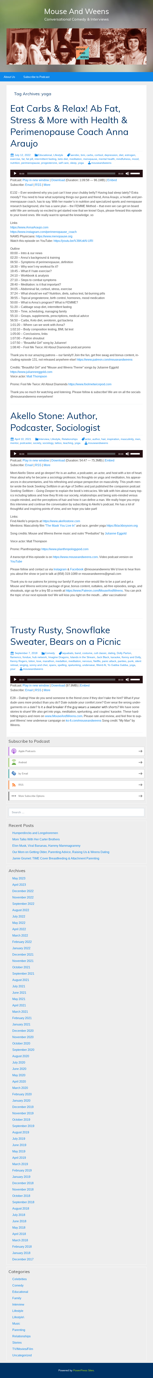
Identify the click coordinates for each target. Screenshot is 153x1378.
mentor (14, 442)
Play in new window (36, 180)
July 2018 (18, 1214)
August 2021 (20, 980)
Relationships (70, 439)
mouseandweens (101, 162)
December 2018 (23, 1183)
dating (111, 653)
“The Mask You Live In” (60, 525)
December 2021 (23, 954)
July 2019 (18, 1138)
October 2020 (21, 1043)
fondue (27, 657)
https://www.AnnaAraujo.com (29, 227)
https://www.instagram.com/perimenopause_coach (43, 231)
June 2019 (19, 1145)
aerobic (75, 155)
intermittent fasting (45, 158)
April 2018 (19, 1234)
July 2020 (18, 1062)
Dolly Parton (124, 653)
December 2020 (23, 1030)
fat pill (29, 158)
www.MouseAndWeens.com (63, 716)
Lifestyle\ (18, 1317)
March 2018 (20, 1240)
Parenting (18, 1330)
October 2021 (21, 967)
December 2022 (23, 891)
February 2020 (22, 1094)
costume (87, 653)
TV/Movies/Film (22, 1349)
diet (121, 155)
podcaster (26, 442)
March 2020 (20, 1087)
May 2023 (18, 878)
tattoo (58, 442)
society (37, 442)
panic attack (109, 661)
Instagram (60, 569)
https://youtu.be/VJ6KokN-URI (73, 240)
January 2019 (21, 1176)
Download (58, 180)
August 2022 (20, 910)
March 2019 (20, 1164)
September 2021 (23, 973)
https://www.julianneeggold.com (31, 371)
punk (131, 661)
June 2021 (19, 992)
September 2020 (23, 1049)
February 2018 (22, 1246)
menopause (90, 158)
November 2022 (23, 897)
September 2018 (23, 1202)
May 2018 (18, 1227)
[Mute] (127, 173)
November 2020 (23, 1037)
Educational (45, 155)
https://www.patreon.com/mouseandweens (104, 359)
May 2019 (18, 1151)
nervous (87, 661)
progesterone (49, 162)
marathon (48, 661)
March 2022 (20, 935)
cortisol (99, 155)
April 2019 (19, 1157)
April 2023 (19, 884)
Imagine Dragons (58, 657)
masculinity (127, 439)
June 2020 (19, 1068)
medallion (61, 661)
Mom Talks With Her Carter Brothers (36, 839)
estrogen (130, 155)
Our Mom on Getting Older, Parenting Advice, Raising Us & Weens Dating (60, 852)
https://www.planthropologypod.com (64, 549)
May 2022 (18, 922)
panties (122, 661)
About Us (9, 76)
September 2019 (23, 1126)
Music (16, 1323)
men (137, 439)
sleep (73, 162)
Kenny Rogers (18, 661)
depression (111, 155)
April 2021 (19, 1005)
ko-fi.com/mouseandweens (83, 720)
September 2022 (23, 903)
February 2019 (22, 1170)
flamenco (15, 657)
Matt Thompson (36, 376)
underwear (88, 665)
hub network (39, 657)
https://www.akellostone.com (61, 521)
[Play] (15, 173)
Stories (17, 1342)
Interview (44, 439)
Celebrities (19, 1279)
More (47, 184)
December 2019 (23, 1107)
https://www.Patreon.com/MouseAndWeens (94, 590)
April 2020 (19, 1081)
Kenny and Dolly (131, 657)
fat (23, 158)
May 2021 (18, 999)
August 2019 (20, 1132)
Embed (112, 180)
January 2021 (21, 1024)
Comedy (50, 653)
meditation (75, 158)
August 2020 (20, 1056)
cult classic (100, 653)
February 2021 (22, 1018)
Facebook (76, 569)
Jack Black (103, 657)
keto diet (63, 158)
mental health (107, 158)
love (38, 661)
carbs (90, 155)
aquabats (67, 653)
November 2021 (23, 960)
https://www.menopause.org (54, 236)
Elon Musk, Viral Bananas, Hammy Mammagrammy (46, 845)
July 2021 (18, 986)
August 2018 (20, 1208)
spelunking (74, 665)
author (96, 439)
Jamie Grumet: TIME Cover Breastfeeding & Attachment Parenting (55, 858)
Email (29, 184)
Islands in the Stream (82, 657)
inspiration (113, 439)
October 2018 (21, 1195)
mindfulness (123, 158)
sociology (48, 442)
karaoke (115, 657)
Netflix (97, 661)
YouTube (16, 561)
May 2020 (18, 1075)
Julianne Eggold (116, 533)
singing (24, 665)
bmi (83, 155)
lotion (32, 661)
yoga (81, 162)
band (78, 653)
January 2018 (21, 1253)
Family (16, 1298)
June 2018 (19, 1221)
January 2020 (21, 1100)
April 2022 (19, 929)
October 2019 (21, 1119)
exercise (15, 158)
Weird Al (101, 665)
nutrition (15, 162)
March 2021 (20, 1011)
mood (135, 158)
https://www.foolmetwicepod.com (89, 384)
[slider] (135, 173)
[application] (76, 173)
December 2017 (23, 1259)
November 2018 (23, 1189)
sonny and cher (38, 665)
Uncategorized (22, 1355)
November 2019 (23, 1113)
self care (64, 162)
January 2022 (21, 948)
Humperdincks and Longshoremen (35, 833)
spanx (52, 665)
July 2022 (18, 916)
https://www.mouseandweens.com (75, 557)
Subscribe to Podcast (36, 76)
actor (88, 439)
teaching (68, 442)
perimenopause (30, 162)
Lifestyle (58, 155)
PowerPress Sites (83, 1370)
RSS (38, 184)
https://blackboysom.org (122, 525)
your (12, 668)
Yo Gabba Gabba (117, 665)
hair (103, 439)
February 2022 (22, 941)
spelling (62, 665)
